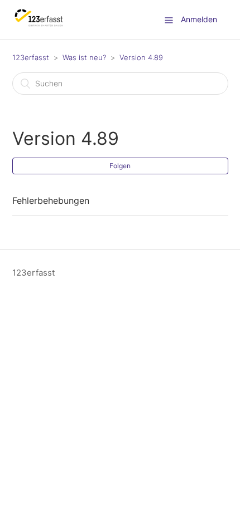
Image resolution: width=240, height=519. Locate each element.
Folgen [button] (120, 165)
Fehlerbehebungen (50, 200)
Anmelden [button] (199, 19)
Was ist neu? (84, 57)
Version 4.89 (141, 57)
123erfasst (30, 57)
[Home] (39, 25)
